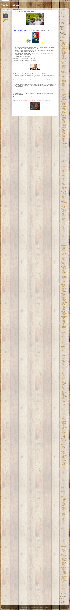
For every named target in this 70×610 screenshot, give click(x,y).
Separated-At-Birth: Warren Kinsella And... (64, 581)
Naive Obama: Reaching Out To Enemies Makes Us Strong (63, 249)
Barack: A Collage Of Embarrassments (63, 184)
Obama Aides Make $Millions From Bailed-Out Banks (63, 535)
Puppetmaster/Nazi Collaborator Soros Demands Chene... (63, 67)
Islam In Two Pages (63, 497)
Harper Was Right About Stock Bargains (63, 140)
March (62, 593)
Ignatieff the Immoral (63, 464)
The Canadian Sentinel (11, 5)
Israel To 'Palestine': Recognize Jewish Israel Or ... (63, 91)
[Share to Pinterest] (35, 113)
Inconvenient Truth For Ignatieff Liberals (63, 150)
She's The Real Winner (63, 221)
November (63, 28)
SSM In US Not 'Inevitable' (63, 445)
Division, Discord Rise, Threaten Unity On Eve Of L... (64, 47)
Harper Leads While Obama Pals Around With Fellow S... (64, 278)
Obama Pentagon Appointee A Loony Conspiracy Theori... (63, 225)
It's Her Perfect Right (63, 246)
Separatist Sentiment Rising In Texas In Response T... (63, 322)
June (62, 37)
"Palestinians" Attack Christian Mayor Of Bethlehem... (63, 121)
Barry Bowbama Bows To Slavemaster (64, 544)
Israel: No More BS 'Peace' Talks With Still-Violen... (64, 572)
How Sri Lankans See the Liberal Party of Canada (64, 480)
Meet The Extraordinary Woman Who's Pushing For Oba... (64, 428)
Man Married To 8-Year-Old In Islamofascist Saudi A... (64, 397)
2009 (62, 25)
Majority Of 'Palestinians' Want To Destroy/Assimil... (63, 493)
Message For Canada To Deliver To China (63, 387)
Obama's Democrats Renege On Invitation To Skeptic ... (63, 165)
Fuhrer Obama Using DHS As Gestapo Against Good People (64, 423)
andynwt (38, 607)
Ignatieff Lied (63, 583)
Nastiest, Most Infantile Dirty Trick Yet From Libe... (64, 467)
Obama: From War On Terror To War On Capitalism (63, 564)
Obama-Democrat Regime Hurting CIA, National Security (63, 131)
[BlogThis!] (32, 113)
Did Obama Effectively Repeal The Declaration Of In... (63, 520)
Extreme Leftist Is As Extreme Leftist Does (63, 255)
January (62, 596)
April (62, 40)
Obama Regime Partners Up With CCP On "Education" (64, 189)
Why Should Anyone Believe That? (63, 453)
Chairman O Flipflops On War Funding (63, 439)
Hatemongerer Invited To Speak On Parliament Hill (63, 198)
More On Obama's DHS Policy (63, 218)
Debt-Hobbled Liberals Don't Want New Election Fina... (63, 52)
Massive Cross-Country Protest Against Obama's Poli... (64, 377)
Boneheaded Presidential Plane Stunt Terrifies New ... (64, 98)
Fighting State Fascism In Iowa (63, 174)
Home (35, 118)
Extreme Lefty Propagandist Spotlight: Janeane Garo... (64, 303)
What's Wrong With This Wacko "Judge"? (63, 63)
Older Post (54, 118)
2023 (62, 10)
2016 (62, 15)
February (63, 595)
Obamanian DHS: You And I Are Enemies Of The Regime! (63, 408)
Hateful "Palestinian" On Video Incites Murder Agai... (63, 238)
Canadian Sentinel (6, 20)
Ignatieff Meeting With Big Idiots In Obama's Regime (64, 203)
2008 (62, 598)
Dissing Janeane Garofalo (63, 234)
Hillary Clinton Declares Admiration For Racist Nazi (63, 160)
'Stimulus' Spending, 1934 (63, 294)
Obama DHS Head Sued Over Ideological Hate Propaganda (63, 328)
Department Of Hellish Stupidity (63, 243)
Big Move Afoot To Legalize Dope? (63, 181)
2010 (62, 23)
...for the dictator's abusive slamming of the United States (24, 30)
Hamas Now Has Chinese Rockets (63, 591)
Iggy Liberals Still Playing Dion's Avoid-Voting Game (63, 268)
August (62, 34)
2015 (62, 16)
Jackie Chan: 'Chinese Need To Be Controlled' (63, 286)
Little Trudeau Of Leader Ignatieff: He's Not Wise (63, 155)
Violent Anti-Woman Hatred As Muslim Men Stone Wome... (63, 392)
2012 (62, 20)
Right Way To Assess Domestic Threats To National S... (63, 290)
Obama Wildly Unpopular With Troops (63, 416)
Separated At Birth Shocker (64, 143)
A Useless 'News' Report (63, 282)
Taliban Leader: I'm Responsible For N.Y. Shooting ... (64, 540)
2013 (62, 19)
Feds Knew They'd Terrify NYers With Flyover (63, 77)
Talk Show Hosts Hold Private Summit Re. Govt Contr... (63, 116)
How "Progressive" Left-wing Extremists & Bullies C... (64, 525)
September (63, 32)
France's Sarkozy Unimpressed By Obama (64, 367)
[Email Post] (29, 113)
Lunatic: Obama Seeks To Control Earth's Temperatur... (64, 457)
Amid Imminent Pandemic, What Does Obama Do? (63, 108)
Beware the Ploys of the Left (63, 419)
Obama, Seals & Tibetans (63, 442)
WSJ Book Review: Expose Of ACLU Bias (63, 146)
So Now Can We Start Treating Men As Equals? (64, 264)
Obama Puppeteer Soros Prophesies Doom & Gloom (63, 509)
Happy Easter (63, 432)
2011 (61, 22)
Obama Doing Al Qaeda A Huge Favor (63, 81)
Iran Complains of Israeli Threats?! (63, 400)
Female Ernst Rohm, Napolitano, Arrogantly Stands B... (63, 382)
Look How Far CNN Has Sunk (63, 363)
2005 (62, 602)
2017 (62, 13)
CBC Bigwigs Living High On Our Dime (64, 178)
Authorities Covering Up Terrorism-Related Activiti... (63, 472)
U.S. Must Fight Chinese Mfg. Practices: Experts (64, 500)
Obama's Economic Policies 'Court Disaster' (63, 504)
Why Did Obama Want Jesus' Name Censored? (64, 343)
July (62, 36)
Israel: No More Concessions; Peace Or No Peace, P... (64, 339)
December (63, 26)
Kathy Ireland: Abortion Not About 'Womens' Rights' (63, 73)
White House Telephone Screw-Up (63, 568)
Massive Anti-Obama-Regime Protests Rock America (63, 359)
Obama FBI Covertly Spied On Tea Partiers (63, 215)
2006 (62, 601)
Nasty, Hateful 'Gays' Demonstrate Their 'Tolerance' (63, 193)
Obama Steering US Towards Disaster (63, 136)
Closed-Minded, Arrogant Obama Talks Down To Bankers (64, 576)
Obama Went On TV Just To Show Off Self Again (63, 43)
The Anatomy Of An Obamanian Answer (63, 560)
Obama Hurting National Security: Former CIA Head (63, 259)
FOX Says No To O (63, 95)
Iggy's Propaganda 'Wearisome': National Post (64, 556)
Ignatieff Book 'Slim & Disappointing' (64, 112)
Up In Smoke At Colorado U (64, 207)
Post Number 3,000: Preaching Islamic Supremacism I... (63, 170)
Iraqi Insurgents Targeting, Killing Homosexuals (64, 318)
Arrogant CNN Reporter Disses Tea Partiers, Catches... (63, 313)
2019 (62, 12)
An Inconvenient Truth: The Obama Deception (63, 103)
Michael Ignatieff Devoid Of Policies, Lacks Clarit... (64, 551)
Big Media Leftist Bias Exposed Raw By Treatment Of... (63, 334)
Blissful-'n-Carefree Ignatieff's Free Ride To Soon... (64, 515)
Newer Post (16, 118)
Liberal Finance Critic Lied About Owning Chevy (64, 308)
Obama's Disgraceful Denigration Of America (63, 488)
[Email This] (31, 113)
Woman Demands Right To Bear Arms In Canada (63, 298)
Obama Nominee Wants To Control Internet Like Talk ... (63, 85)
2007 (62, 599)
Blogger (46, 607)
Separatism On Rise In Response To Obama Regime (64, 372)
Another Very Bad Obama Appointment (63, 476)
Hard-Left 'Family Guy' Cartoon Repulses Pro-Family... (63, 435)
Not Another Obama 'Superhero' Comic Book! (63, 484)
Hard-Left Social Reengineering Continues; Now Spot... (64, 354)
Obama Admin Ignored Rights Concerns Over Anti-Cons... (63, 348)
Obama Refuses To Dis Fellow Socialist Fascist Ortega (63, 272)
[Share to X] (33, 113)
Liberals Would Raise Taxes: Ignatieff (63, 404)
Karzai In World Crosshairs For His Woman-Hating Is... (63, 587)
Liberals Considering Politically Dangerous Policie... (63, 448)
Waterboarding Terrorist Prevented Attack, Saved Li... (63, 210)
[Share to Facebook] (34, 113)
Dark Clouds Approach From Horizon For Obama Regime (63, 57)
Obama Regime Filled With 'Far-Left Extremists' (64, 126)
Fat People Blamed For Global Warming (63, 230)
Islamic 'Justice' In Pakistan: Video (64, 547)
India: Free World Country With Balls (63, 412)
